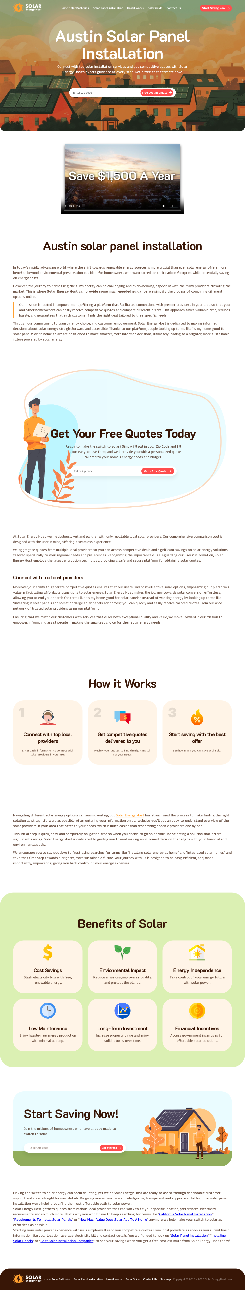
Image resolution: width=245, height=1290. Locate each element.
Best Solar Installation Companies (67, 1241)
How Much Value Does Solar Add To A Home (113, 1220)
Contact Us (173, 8)
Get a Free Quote (155, 471)
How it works (135, 8)
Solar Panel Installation (108, 8)
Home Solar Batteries (74, 8)
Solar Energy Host (130, 815)
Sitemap (165, 1279)
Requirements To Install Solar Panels (43, 1220)
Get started (109, 1147)
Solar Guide (155, 8)
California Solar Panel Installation (185, 1214)
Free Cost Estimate (154, 92)
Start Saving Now (213, 8)
